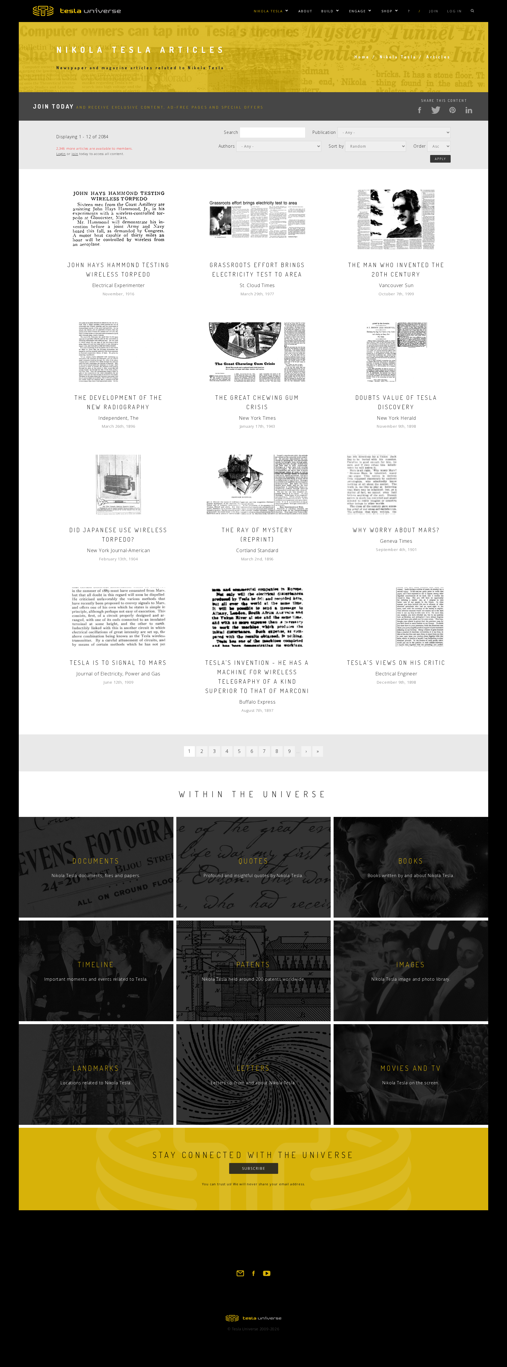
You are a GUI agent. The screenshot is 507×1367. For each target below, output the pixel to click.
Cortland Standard (257, 550)
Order (419, 146)
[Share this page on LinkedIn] (469, 110)
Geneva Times (396, 541)
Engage (357, 11)
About (305, 11)
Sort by (336, 146)
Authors (227, 146)
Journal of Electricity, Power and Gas (118, 673)
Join (433, 11)
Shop (387, 11)
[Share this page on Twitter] (436, 110)
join (75, 153)
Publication (324, 132)
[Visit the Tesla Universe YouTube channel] (266, 1276)
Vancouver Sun (396, 285)
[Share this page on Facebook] (419, 110)
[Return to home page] (253, 1320)
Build (327, 11)
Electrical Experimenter (118, 285)
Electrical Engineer (396, 673)
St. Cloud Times (257, 285)
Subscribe (253, 1168)
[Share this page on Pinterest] (452, 110)
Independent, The (118, 418)
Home (362, 56)
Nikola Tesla (268, 11)
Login (61, 153)
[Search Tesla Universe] (472, 11)
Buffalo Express (257, 702)
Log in (454, 11)
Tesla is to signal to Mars (118, 662)
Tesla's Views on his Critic (396, 662)
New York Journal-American (118, 550)
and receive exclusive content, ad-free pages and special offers (148, 107)
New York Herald (396, 418)
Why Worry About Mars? (396, 530)
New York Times (257, 418)
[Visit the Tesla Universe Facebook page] (253, 1276)
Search (231, 132)
